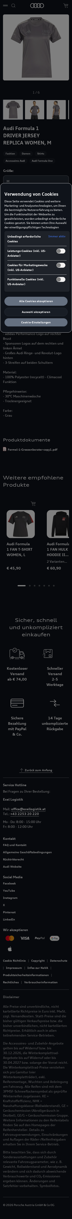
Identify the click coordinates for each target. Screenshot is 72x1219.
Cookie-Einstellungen (36, 322)
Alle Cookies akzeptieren (36, 301)
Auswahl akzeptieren (36, 312)
